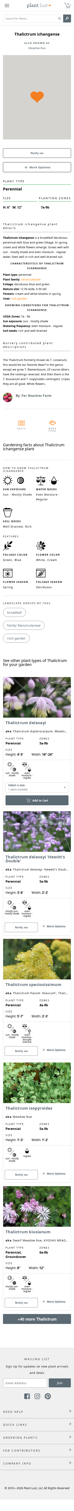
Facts (21, 428)
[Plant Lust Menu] (6, 5)
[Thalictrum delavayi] (37, 735)
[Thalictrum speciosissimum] (37, 992)
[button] (59, 18)
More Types (52, 429)
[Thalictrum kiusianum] (37, 1241)
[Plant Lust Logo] (39, 5)
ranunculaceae (31, 279)
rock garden (19, 298)
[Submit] (67, 18)
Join (60, 1383)
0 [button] (68, 3)
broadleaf (14, 612)
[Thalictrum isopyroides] (37, 1116)
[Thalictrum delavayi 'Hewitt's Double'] (37, 866)
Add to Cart (40, 800)
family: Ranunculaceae (23, 625)
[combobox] (37, 787)
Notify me (37, 153)
